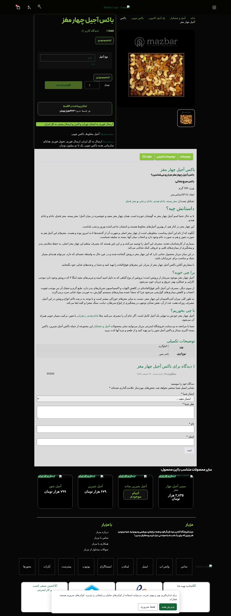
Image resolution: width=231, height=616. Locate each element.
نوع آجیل (103, 57)
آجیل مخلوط (92, 134)
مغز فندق (131, 201)
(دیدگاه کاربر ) (90, 30)
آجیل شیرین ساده (136, 486)
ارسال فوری (73, 141)
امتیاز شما (187, 393)
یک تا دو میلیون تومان (71, 145)
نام (191, 423)
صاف (93, 64)
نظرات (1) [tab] (147, 157)
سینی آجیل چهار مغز (176, 488)
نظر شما (188, 404)
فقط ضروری (148, 606)
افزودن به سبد (63, 85)
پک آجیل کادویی (157, 18)
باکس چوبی (137, 18)
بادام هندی (159, 201)
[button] (214, 7)
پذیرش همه (168, 606)
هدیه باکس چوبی (93, 145)
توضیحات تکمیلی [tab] (166, 157)
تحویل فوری (58, 141)
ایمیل (190, 436)
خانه (193, 18)
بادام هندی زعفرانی (87, 315)
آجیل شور (55, 486)
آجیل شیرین (95, 486)
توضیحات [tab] (185, 157)
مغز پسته (172, 201)
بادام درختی (145, 201)
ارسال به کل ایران (92, 141)
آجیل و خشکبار (178, 18)
